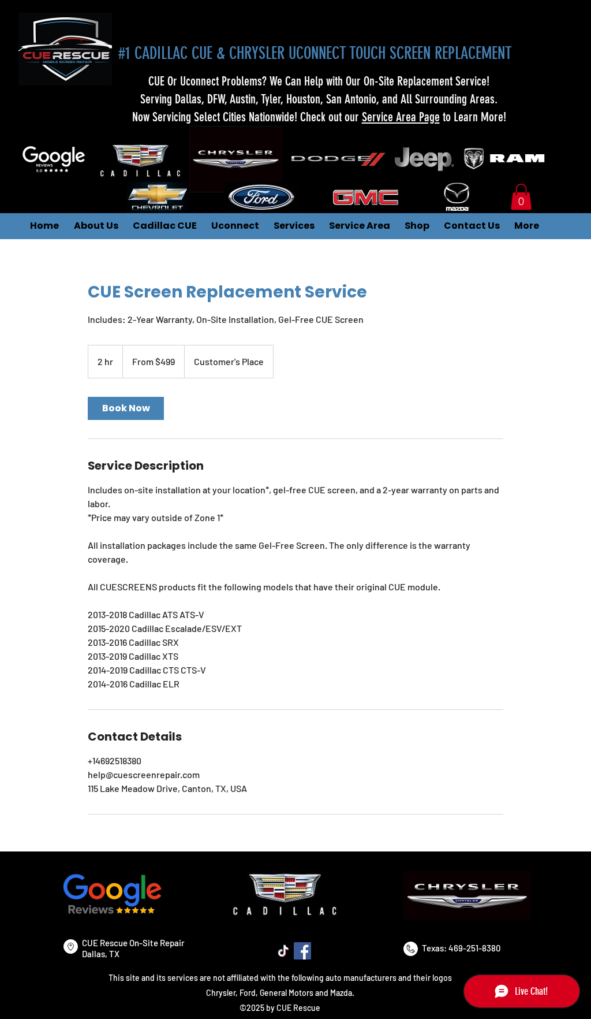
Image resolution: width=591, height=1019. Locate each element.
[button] (521, 197)
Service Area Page (401, 117)
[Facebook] (302, 951)
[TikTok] (283, 951)
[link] (126, 408)
